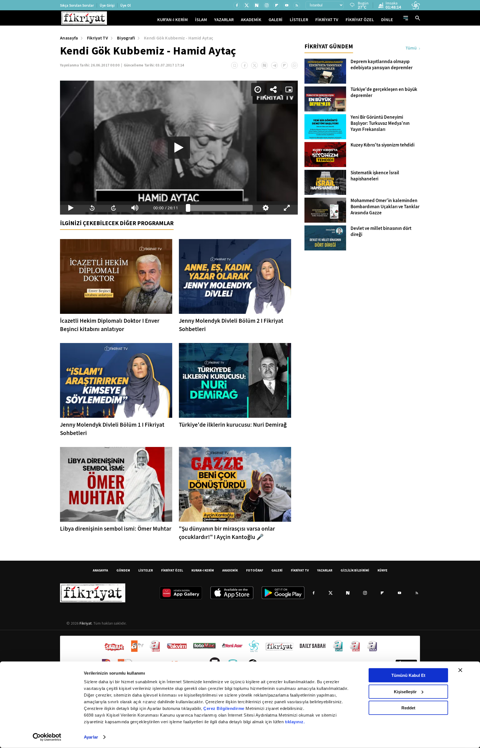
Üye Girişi (107, 5)
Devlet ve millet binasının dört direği (381, 231)
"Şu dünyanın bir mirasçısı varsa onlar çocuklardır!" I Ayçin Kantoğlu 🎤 (227, 533)
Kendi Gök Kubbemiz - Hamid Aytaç (178, 38)
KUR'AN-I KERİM (172, 20)
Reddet (408, 707)
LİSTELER (299, 20)
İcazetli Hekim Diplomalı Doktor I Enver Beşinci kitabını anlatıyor (109, 325)
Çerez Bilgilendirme (224, 708)
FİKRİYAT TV (326, 20)
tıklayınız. (295, 721)
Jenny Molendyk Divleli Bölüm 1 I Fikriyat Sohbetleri (112, 429)
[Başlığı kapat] (460, 670)
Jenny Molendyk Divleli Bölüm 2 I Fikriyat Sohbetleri (231, 325)
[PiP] (289, 89)
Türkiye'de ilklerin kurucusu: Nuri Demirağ (233, 425)
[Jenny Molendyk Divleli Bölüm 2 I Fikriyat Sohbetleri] (235, 276)
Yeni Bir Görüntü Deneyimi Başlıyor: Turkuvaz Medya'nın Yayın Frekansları (380, 123)
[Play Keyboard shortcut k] (70, 208)
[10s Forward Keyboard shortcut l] (113, 208)
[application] (179, 148)
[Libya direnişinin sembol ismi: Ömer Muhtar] (116, 484)
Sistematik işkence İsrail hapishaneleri (375, 176)
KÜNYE (383, 570)
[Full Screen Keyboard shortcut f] (287, 208)
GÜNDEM (123, 570)
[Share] (273, 89)
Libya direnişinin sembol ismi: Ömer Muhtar (115, 529)
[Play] (179, 147)
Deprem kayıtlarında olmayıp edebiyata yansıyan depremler (381, 65)
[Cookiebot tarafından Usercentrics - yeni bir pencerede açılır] (47, 737)
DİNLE (387, 20)
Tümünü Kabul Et (408, 675)
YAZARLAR (224, 20)
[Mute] (135, 208)
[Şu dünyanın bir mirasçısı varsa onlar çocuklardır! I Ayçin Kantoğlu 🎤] (235, 484)
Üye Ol (125, 5)
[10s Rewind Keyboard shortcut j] (92, 208)
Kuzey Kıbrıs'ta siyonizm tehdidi (382, 145)
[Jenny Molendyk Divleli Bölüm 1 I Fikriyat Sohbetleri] (116, 380)
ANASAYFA (100, 570)
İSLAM (201, 20)
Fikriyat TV (97, 38)
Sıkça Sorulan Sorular (77, 5)
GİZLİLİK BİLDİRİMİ (355, 570)
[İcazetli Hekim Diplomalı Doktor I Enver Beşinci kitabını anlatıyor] (116, 276)
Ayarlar (91, 737)
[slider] (220, 208)
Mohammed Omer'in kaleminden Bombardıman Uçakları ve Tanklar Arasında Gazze (385, 207)
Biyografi (126, 38)
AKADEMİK (251, 20)
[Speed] (257, 89)
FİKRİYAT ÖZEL (360, 20)
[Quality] (265, 208)
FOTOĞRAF (254, 570)
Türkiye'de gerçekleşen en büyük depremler (384, 92)
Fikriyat (85, 623)
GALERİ (275, 20)
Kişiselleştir (405, 691)
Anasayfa (69, 38)
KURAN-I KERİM (202, 570)
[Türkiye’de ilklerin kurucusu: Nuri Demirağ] (235, 380)
